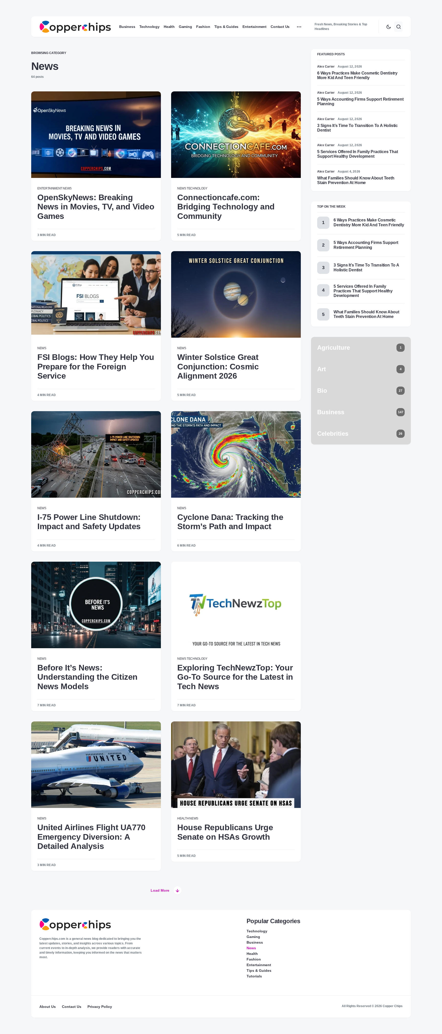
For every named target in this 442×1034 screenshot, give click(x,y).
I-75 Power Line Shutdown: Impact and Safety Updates (89, 522)
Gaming (253, 937)
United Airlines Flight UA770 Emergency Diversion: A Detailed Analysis (91, 837)
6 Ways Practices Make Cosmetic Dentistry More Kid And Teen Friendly (357, 75)
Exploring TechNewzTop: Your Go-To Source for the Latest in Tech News (235, 677)
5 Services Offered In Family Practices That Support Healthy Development (357, 154)
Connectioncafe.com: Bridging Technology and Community (226, 207)
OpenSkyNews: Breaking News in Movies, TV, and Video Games (95, 207)
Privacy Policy (99, 1006)
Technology (197, 188)
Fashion (254, 959)
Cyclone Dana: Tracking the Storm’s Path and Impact (230, 522)
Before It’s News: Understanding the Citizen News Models (87, 677)
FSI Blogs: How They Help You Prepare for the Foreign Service (95, 366)
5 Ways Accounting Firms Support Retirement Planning (366, 244)
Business (255, 942)
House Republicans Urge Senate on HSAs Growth (225, 832)
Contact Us (71, 1006)
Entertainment (49, 188)
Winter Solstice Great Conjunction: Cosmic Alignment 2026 (218, 366)
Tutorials (254, 976)
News (67, 188)
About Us (47, 1006)
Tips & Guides (259, 970)
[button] (388, 27)
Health (183, 818)
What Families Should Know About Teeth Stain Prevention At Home (355, 180)
